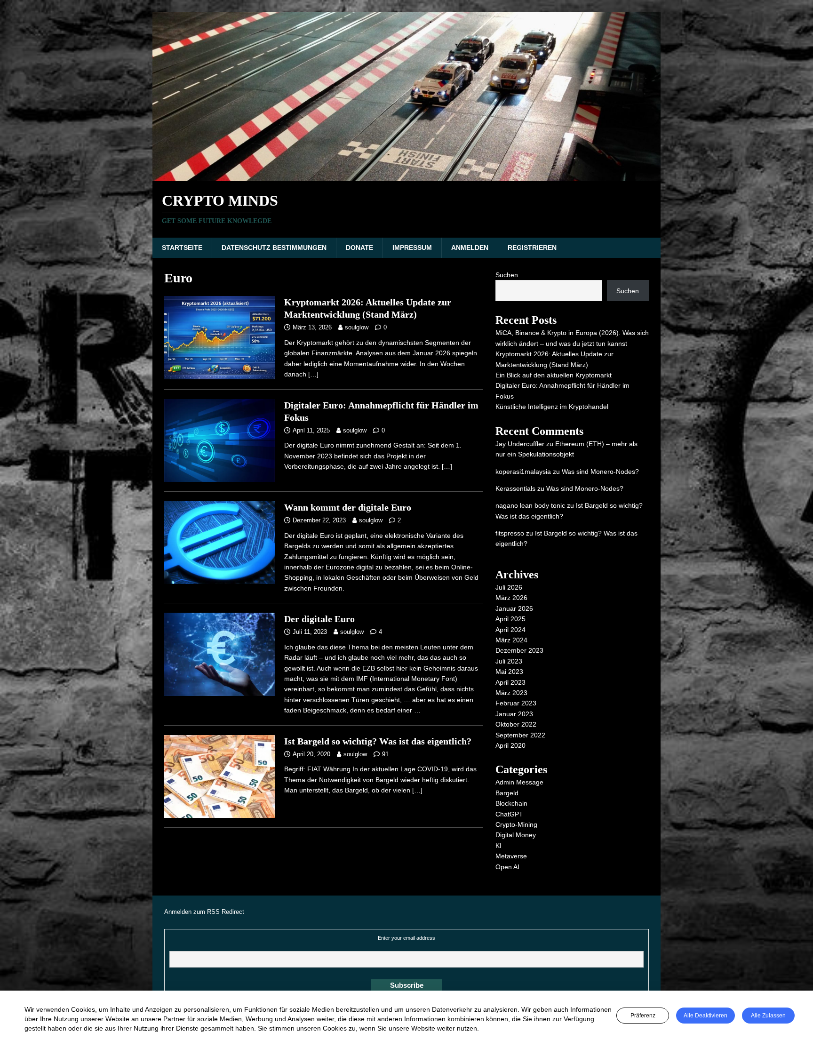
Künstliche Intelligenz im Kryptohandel (551, 406)
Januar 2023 (514, 714)
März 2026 (511, 597)
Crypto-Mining (516, 824)
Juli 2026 (508, 587)
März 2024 (511, 640)
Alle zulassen (768, 1015)
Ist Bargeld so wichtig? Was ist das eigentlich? (377, 741)
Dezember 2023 (519, 650)
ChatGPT (509, 814)
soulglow (356, 327)
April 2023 (510, 682)
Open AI (507, 867)
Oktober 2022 (515, 724)
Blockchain (511, 803)
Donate (359, 247)
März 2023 (511, 692)
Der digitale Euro (319, 619)
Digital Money (515, 835)
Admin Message (519, 782)
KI (498, 845)
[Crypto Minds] (406, 176)
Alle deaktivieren (705, 1015)
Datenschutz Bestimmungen (274, 247)
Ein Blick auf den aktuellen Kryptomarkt (553, 375)
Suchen (506, 275)
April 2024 (510, 629)
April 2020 (510, 745)
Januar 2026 (514, 608)
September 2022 (520, 735)
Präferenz (642, 1015)
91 (385, 754)
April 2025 (510, 619)
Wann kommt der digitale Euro (347, 507)
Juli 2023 (508, 661)
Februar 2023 (515, 703)
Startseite (182, 247)
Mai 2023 (509, 671)
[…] (313, 374)
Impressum (412, 247)
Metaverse (511, 856)
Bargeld (506, 793)
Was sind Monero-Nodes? (600, 471)
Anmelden (469, 247)
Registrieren (532, 247)
